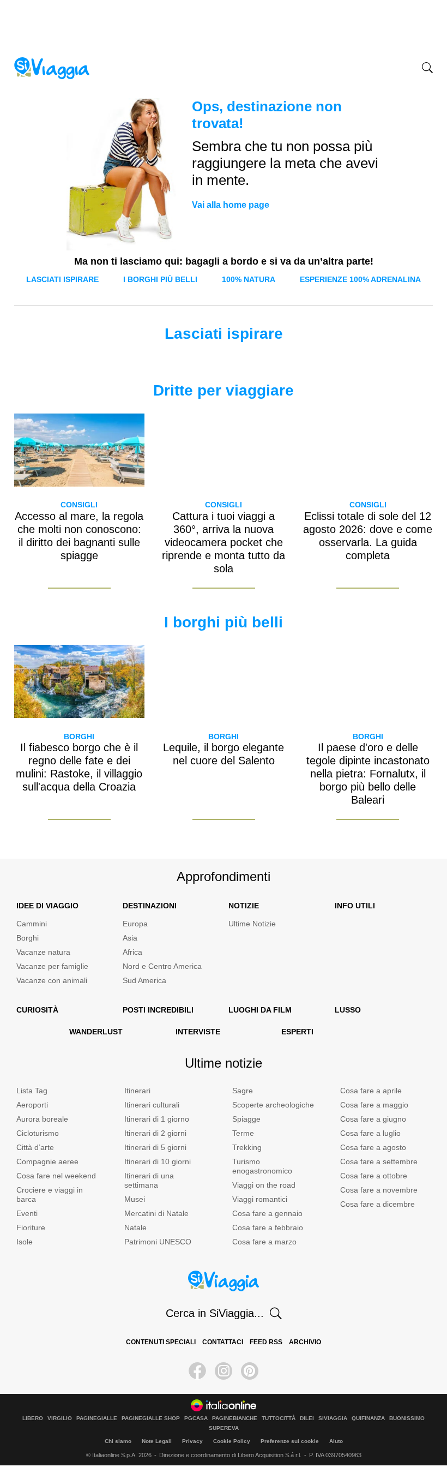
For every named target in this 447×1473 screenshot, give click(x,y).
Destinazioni (150, 905)
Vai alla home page (230, 204)
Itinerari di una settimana (149, 1180)
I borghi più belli (160, 279)
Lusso (348, 1009)
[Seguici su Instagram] (223, 1371)
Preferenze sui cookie (290, 1441)
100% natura (248, 279)
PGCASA (196, 1418)
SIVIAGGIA (332, 1418)
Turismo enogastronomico (262, 1166)
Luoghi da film (260, 1009)
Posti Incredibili (158, 1009)
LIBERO (32, 1418)
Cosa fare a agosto (373, 1147)
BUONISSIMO (407, 1418)
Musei (134, 1199)
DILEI (307, 1418)
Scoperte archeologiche (273, 1104)
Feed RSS (266, 1342)
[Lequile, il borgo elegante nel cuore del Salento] (224, 681)
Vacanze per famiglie (52, 966)
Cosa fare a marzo (264, 1241)
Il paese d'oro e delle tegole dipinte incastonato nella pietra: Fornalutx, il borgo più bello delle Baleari (368, 773)
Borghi (79, 736)
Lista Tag (31, 1090)
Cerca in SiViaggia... (215, 1313)
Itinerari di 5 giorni (155, 1147)
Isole (24, 1241)
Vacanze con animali (51, 980)
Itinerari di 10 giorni (157, 1161)
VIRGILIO (59, 1418)
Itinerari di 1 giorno (156, 1119)
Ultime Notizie (252, 923)
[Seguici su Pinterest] (249, 1371)
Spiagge (246, 1119)
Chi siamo (118, 1441)
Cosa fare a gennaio (267, 1213)
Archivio (305, 1342)
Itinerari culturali (151, 1104)
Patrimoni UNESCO (157, 1241)
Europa (135, 923)
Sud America (144, 980)
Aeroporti (32, 1104)
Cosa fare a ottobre (373, 1175)
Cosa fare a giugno (373, 1119)
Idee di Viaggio (47, 905)
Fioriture (30, 1227)
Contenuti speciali (161, 1342)
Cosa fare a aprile (371, 1090)
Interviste (198, 1031)
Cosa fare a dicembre (377, 1204)
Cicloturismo (37, 1133)
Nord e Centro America (162, 966)
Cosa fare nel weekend (56, 1175)
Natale (135, 1227)
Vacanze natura (43, 952)
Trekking (247, 1147)
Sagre (242, 1090)
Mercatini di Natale (156, 1213)
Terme (243, 1133)
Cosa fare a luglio (370, 1133)
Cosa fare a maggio (374, 1104)
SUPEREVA (224, 1428)
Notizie (243, 905)
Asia (130, 937)
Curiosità (37, 1009)
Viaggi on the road (263, 1185)
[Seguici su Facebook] (197, 1371)
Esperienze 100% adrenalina (360, 279)
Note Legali (157, 1441)
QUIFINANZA (368, 1418)
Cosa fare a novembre (379, 1189)
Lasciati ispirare (62, 279)
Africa (132, 952)
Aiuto (336, 1441)
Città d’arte (35, 1147)
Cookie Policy (231, 1441)
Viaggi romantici (259, 1199)
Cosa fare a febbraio (267, 1227)
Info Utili (355, 905)
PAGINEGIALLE (96, 1418)
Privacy (192, 1441)
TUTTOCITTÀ (278, 1418)
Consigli (79, 504)
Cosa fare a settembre (379, 1161)
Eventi (27, 1213)
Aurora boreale (42, 1119)
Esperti (297, 1031)
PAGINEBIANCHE (234, 1418)
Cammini (31, 923)
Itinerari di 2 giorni (155, 1133)
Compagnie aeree (47, 1161)
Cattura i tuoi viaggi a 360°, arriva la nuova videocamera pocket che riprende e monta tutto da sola (223, 542)
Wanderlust (96, 1031)
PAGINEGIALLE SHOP (151, 1418)
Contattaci (222, 1342)
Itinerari (137, 1090)
